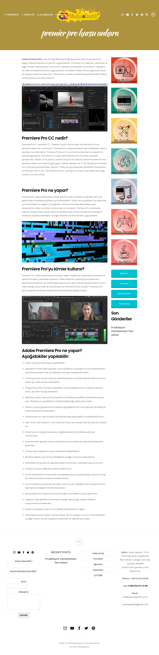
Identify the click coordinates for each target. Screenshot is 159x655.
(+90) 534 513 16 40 (138, 585)
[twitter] (137, 14)
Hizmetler (28, 14)
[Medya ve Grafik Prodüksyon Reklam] (79, 22)
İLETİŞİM (61, 14)
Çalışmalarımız (124, 293)
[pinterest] (142, 14)
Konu (23, 581)
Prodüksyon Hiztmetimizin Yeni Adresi (122, 331)
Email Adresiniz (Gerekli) (24, 571)
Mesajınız (24, 592)
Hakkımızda (12, 14)
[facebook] (132, 14)
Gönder (24, 615)
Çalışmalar (46, 14)
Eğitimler (124, 273)
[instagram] (122, 14)
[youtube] (127, 14)
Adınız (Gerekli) (24, 561)
